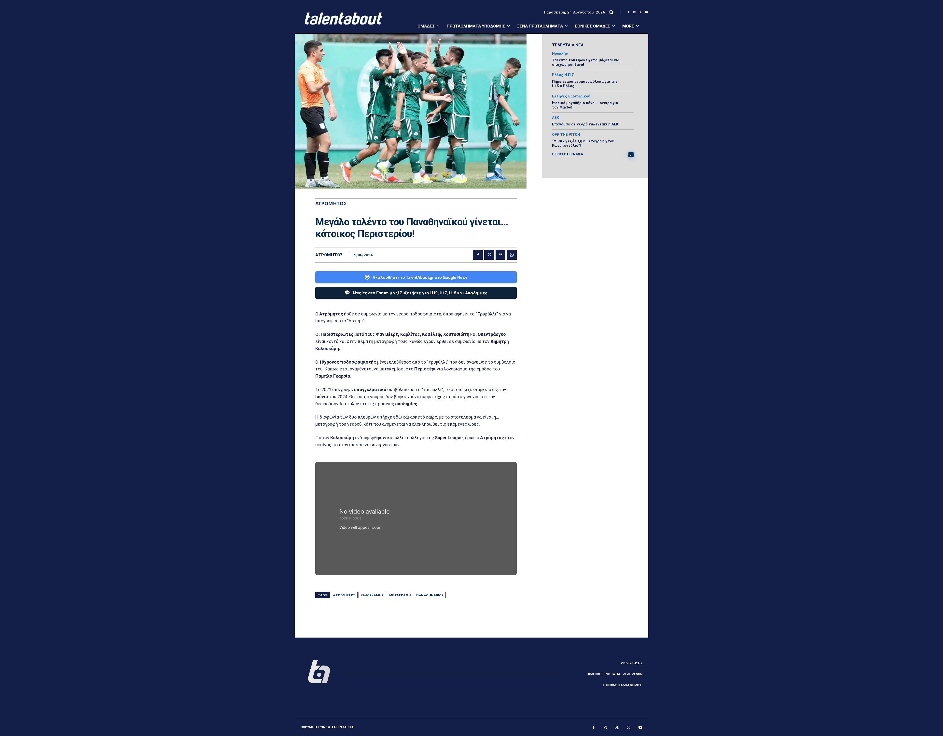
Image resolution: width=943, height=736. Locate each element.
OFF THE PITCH (566, 134)
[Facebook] (629, 12)
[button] (611, 12)
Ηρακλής (560, 53)
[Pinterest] (500, 255)
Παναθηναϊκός (430, 595)
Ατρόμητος (329, 255)
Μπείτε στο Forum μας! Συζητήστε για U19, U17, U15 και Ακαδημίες (416, 292)
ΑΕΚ (555, 118)
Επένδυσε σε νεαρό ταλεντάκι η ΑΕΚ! (585, 124)
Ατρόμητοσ (344, 595)
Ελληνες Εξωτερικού (571, 96)
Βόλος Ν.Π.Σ (563, 75)
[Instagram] (635, 12)
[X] (640, 12)
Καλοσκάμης (372, 595)
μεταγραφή (400, 595)
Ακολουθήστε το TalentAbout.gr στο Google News (420, 277)
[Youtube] (646, 12)
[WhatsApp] (512, 255)
